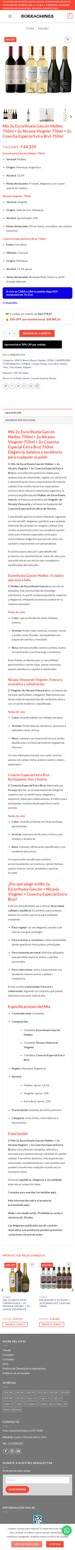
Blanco (26, 360)
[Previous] (8, 70)
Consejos (8, 1354)
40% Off (8, 1398)
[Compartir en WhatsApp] (6, 386)
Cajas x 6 (8, 1403)
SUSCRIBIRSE (17, 1489)
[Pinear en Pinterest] (31, 386)
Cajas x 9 (33, 1403)
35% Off (64, 1392)
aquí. (54, 1192)
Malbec (43, 28)
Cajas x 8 (20, 1403)
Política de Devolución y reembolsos (24, 1368)
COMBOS (25, 363)
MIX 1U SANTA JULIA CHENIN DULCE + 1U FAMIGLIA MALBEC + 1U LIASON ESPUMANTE (16, 1305)
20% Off (30, 1392)
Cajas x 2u (31, 1398)
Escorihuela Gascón (20, 378)
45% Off (19, 1398)
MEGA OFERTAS (12, 1409)
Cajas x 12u (47, 1403)
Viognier (27, 367)
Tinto (5, 367)
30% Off (17, 372)
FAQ (5, 1363)
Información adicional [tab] (20, 420)
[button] (10, 16)
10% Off (8, 1392)
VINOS (18, 360)
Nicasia (52, 378)
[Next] (66, 70)
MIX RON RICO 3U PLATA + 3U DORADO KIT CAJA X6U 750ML (54, 1303)
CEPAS (30, 28)
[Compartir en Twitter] (18, 386)
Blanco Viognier (38, 360)
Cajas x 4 (57, 1398)
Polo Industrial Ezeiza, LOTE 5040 (23, 1430)
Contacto (8, 1359)
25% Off (42, 1392)
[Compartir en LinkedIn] (37, 386)
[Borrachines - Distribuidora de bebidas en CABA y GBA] (37, 16)
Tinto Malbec (15, 367)
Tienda (7, 1350)
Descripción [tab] (13, 412)
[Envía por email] (25, 386)
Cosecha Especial (39, 378)
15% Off (19, 1392)
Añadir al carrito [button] (15, 1324)
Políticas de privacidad (16, 1373)
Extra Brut (53, 363)
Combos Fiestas (39, 363)
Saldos (25, 372)
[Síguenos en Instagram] (12, 1451)
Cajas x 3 (44, 1398)
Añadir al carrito (37, 333)
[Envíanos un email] (18, 1451)
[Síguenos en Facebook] (6, 1451)
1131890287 (15, 1443)
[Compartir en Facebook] (12, 386)
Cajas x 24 (61, 1403)
